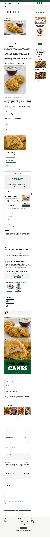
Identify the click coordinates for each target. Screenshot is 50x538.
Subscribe (28, 3)
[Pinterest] (25, 522)
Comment (6, 488)
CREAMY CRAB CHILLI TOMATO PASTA (11, 163)
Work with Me (32, 522)
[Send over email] (19, 12)
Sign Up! (32, 523)
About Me (32, 520)
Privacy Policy (5, 521)
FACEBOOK (14, 178)
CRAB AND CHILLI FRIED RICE (10, 160)
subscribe (11, 181)
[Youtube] (22, 522)
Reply (29, 433)
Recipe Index (18, 3)
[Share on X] (11, 12)
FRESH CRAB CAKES (8, 158)
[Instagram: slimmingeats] (7, 313)
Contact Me (33, 3)
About (14, 3)
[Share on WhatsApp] (16, 12)
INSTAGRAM (17, 178)
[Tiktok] (22, 524)
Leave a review (18, 277)
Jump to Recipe (8, 14)
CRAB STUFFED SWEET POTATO (10, 157)
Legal (8, 271)
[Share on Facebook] (8, 12)
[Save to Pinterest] (13, 12)
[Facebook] (19, 522)
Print (26, 205)
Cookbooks (24, 3)
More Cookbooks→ (40, 25)
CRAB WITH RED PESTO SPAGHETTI (11, 162)
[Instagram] (27, 522)
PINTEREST (21, 178)
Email (5, 506)
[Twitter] (25, 524)
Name (5, 503)
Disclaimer (5, 522)
